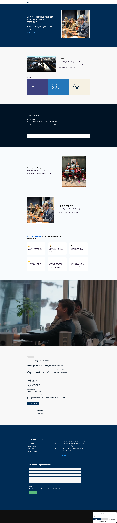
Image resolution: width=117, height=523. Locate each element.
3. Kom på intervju (32, 448)
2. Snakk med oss (32, 446)
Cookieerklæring (101, 521)
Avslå (104, 519)
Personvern (9, 516)
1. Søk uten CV (31, 443)
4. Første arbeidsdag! (32, 451)
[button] (115, 513)
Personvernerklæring (106, 521)
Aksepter (96, 519)
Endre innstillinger (112, 519)
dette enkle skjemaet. (47, 398)
